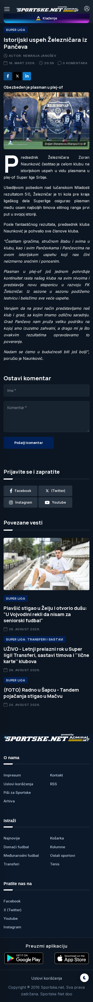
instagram (23, 502)
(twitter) (58, 491)
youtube (59, 502)
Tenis (54, 864)
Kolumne (57, 847)
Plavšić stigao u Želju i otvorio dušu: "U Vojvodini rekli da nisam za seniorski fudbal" (45, 614)
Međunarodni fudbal (21, 855)
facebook (23, 491)
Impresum (12, 775)
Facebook (12, 901)
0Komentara (75, 63)
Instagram (12, 927)
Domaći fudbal (16, 847)
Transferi (11, 864)
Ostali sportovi (62, 855)
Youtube (11, 918)
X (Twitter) (12, 910)
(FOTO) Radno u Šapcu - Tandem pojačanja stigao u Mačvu (41, 693)
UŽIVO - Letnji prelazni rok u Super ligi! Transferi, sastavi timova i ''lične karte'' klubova (46, 655)
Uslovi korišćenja (18, 784)
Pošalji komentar (28, 442)
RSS (53, 784)
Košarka (57, 838)
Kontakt (56, 775)
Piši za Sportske (17, 792)
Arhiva (9, 801)
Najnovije (12, 838)
